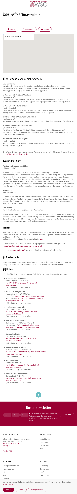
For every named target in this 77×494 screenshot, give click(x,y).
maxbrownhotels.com (14, 354)
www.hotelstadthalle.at (14, 314)
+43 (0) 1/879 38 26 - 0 (11, 444)
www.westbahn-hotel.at (14, 367)
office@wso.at (8, 446)
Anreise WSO (7, 451)
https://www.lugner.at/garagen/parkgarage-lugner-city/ (23, 246)
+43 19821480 (11, 365)
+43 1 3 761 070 (11, 352)
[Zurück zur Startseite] (38, 4)
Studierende (44, 469)
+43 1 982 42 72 (11, 312)
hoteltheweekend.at (13, 341)
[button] (38, 395)
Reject (21, 490)
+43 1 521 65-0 (19, 296)
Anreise (12, 29)
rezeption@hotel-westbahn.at (28, 365)
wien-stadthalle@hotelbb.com (29, 325)
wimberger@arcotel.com (35, 296)
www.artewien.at (12, 285)
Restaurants (28, 29)
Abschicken (67, 415)
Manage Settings (37, 490)
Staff (41, 472)
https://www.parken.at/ (16, 250)
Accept (8, 490)
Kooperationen (8, 469)
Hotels (46, 29)
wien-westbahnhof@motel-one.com (30, 378)
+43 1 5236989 (11, 339)
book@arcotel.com (36, 298)
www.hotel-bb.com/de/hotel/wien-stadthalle (22, 327)
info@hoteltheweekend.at (26, 339)
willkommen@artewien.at (27, 283)
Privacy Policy (8, 484)
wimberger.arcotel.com (14, 301)
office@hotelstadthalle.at (27, 312)
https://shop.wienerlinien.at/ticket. (16, 154)
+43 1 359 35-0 (11, 378)
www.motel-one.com (13, 380)
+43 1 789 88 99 (11, 283)
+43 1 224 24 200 (22, 298)
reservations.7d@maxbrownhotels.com (32, 352)
